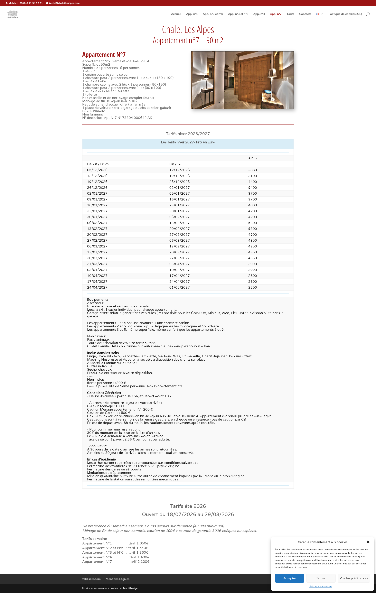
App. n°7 (276, 14)
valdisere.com (91, 579)
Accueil (176, 14)
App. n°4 (259, 14)
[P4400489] (242, 108)
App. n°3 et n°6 (238, 14)
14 (262, 102)
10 (249, 102)
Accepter (289, 578)
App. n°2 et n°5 (213, 14)
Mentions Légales (117, 579)
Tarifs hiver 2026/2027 (188, 133)
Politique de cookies (320, 586)
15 (266, 102)
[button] (368, 542)
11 (252, 102)
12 (256, 102)
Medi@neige (130, 588)
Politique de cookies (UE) (345, 14)
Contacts (305, 14)
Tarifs (290, 14)
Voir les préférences (354, 578)
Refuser (321, 578)
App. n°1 (192, 14)
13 (259, 102)
